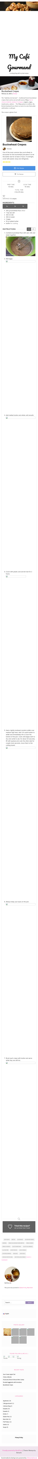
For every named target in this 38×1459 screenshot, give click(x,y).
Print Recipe (20, 168)
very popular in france (20, 1257)
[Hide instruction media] (33, 229)
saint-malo (22, 1253)
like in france (22, 1250)
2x (15, 206)
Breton (13, 1239)
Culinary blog (6, 1406)
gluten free (5, 1250)
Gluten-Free (22, 1288)
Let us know (18, 1228)
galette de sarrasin (27, 1246)
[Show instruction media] (29, 229)
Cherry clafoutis (7, 1377)
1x (7, 206)
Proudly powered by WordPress (12, 1450)
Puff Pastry (6, 1422)
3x (23, 206)
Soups (4, 1427)
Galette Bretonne (16, 1246)
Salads (5, 1424)
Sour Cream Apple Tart (9, 1374)
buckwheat (20, 1239)
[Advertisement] (19, 31)
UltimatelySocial (32, 1458)
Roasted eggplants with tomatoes (12, 1382)
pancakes (15, 1253)
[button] (3, 162)
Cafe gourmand (7, 1403)
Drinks (4, 1414)
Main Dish (30, 1288)
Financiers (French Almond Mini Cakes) (13, 1380)
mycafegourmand (7, 1253)
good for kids (14, 1250)
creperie (4, 1243)
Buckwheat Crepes (10, 91)
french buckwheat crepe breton (16, 1243)
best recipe (6, 1239)
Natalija (15, 94)
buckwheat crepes (29, 1239)
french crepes (29, 1243)
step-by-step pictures (7, 1257)
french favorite (6, 1246)
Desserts (5, 1409)
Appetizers (6, 1401)
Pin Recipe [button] (20, 174)
